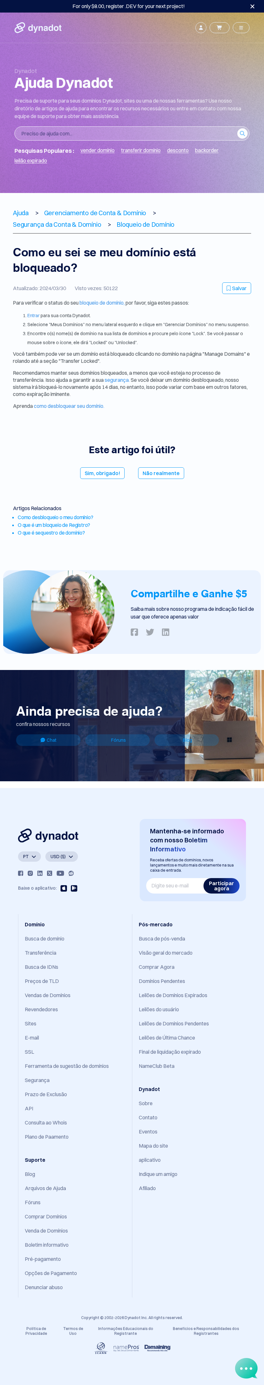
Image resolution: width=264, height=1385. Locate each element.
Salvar (239, 288)
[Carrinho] (220, 27)
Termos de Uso (73, 1330)
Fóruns (118, 740)
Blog (187, 740)
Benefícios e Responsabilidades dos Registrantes (206, 1330)
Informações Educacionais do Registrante (125, 1330)
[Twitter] (49, 873)
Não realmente (161, 473)
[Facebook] (20, 873)
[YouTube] (60, 873)
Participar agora (221, 886)
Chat (51, 740)
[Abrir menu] (241, 27)
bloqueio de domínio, (102, 302)
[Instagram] (30, 873)
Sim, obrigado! (102, 473)
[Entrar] (200, 27)
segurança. (117, 380)
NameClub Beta (156, 1066)
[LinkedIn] (39, 873)
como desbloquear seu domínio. (69, 406)
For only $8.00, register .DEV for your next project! (128, 6)
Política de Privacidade (36, 1330)
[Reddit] (71, 873)
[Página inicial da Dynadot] (37, 27)
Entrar (34, 315)
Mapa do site (153, 1145)
